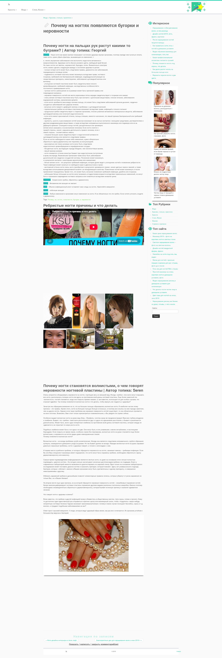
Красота (11, 9)
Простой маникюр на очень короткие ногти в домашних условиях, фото (162, 275)
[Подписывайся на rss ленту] (10, 4)
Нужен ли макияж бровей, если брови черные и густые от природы (164, 151)
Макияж (155, 221)
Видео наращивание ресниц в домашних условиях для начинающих (164, 283)
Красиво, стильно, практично (60, 17)
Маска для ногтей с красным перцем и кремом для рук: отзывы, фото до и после (165, 263)
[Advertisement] (126, 73)
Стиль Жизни (38, 9)
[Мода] (196, 7)
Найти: (154, 308)
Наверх (179, 651)
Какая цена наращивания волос (165, 233)
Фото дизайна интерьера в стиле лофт (61, 640)
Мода (23, 9)
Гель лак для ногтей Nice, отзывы (165, 269)
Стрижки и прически (159, 224)
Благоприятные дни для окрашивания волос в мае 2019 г (119, 640)
